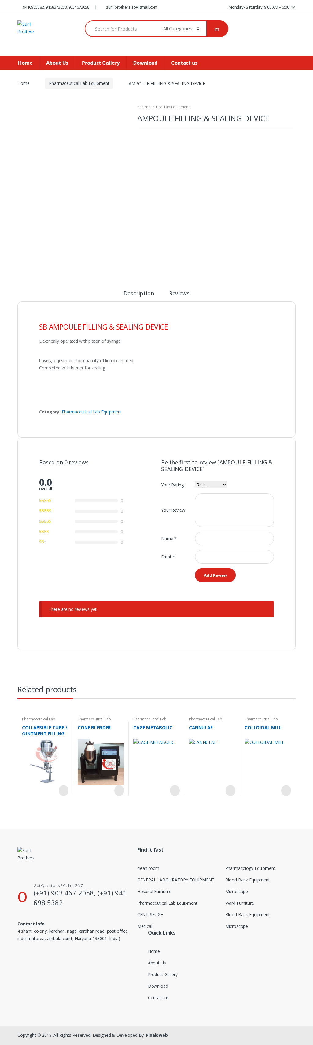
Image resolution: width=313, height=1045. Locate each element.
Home (25, 62)
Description (138, 293)
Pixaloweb (157, 1035)
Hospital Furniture (154, 891)
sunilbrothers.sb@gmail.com (131, 7)
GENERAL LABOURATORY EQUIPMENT (176, 880)
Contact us (184, 62)
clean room (148, 868)
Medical (144, 926)
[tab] (138, 295)
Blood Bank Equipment (247, 880)
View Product (62, 790)
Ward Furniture (239, 903)
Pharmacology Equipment (250, 868)
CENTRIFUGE (150, 914)
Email (168, 557)
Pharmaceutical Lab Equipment (79, 83)
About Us (57, 62)
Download (145, 62)
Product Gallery (101, 62)
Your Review (173, 510)
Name (169, 538)
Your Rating (172, 485)
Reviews (179, 293)
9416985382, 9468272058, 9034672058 (56, 7)
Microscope (236, 891)
